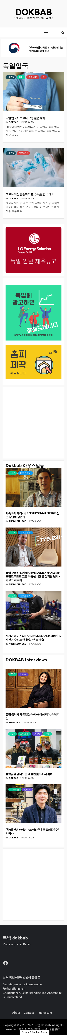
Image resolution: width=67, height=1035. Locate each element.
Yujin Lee (15, 722)
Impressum (45, 1012)
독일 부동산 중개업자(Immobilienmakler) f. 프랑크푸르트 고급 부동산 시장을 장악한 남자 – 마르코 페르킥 (33, 576)
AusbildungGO (18, 521)
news (11, 77)
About (16, 1012)
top (21, 77)
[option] (33, 48)
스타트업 (24, 734)
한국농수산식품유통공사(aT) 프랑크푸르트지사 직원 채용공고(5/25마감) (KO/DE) (46, 49)
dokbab (33, 12)
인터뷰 (23, 674)
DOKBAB (14, 122)
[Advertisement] (33, 422)
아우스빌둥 (25, 473)
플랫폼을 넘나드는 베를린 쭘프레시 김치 (29, 773)
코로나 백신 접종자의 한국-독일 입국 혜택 (30, 194)
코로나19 (32, 77)
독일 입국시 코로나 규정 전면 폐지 (25, 118)
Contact (29, 1012)
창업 (47, 734)
